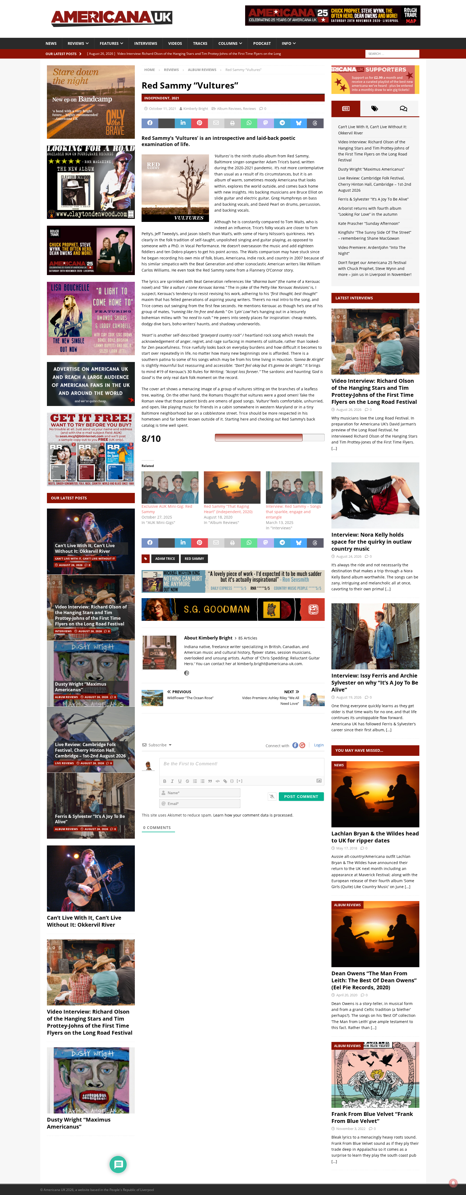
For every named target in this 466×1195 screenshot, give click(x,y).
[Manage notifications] (453, 1183)
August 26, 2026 (71, 565)
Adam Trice (165, 558)
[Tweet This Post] (166, 123)
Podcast (262, 43)
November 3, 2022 (350, 1128)
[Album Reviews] (375, 934)
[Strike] (187, 781)
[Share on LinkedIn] (183, 123)
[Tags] (374, 108)
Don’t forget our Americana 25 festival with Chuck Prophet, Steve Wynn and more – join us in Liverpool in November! (375, 268)
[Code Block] (217, 781)
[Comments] (403, 108)
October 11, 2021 (162, 108)
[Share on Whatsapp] (249, 123)
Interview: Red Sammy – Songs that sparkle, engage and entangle (293, 512)
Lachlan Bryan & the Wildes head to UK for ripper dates (375, 837)
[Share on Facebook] (150, 123)
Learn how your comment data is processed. (253, 815)
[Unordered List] (202, 781)
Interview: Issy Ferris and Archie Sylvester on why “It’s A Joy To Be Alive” (374, 682)
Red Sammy (194, 558)
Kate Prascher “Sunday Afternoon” (369, 223)
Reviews (76, 43)
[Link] (225, 781)
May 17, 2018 (346, 848)
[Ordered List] (195, 781)
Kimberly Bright (195, 108)
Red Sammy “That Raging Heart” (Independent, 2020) (228, 509)
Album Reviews (229, 108)
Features (109, 43)
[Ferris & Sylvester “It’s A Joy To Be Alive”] (91, 806)
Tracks (200, 43)
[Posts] (345, 108)
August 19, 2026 (348, 697)
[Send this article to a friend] (216, 123)
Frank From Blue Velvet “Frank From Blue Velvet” (372, 1117)
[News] (375, 794)
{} (232, 781)
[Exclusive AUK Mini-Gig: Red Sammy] (170, 487)
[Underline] (180, 781)
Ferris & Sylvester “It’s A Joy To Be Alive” (90, 819)
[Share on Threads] (315, 123)
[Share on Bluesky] (298, 123)
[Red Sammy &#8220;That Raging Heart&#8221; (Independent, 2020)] (232, 487)
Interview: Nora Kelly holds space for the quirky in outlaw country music (371, 541)
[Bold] (165, 781)
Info (286, 43)
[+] (240, 781)
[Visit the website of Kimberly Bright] (186, 673)
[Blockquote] (210, 781)
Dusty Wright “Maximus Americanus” (80, 687)
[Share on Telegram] (282, 123)
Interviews (145, 43)
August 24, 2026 (348, 556)
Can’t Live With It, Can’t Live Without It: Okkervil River (85, 548)
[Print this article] (232, 123)
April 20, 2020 (346, 995)
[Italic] (172, 781)
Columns (228, 43)
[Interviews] (375, 342)
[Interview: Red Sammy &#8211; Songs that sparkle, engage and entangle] (294, 487)
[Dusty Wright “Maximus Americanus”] (91, 674)
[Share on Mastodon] (265, 123)
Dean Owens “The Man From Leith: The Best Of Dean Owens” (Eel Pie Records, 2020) (374, 980)
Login (318, 744)
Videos (175, 43)
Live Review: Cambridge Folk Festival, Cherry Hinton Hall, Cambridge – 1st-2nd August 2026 (90, 750)
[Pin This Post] (199, 123)
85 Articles (247, 638)
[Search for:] (392, 53)
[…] (334, 448)
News (51, 43)
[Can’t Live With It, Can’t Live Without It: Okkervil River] (91, 542)
